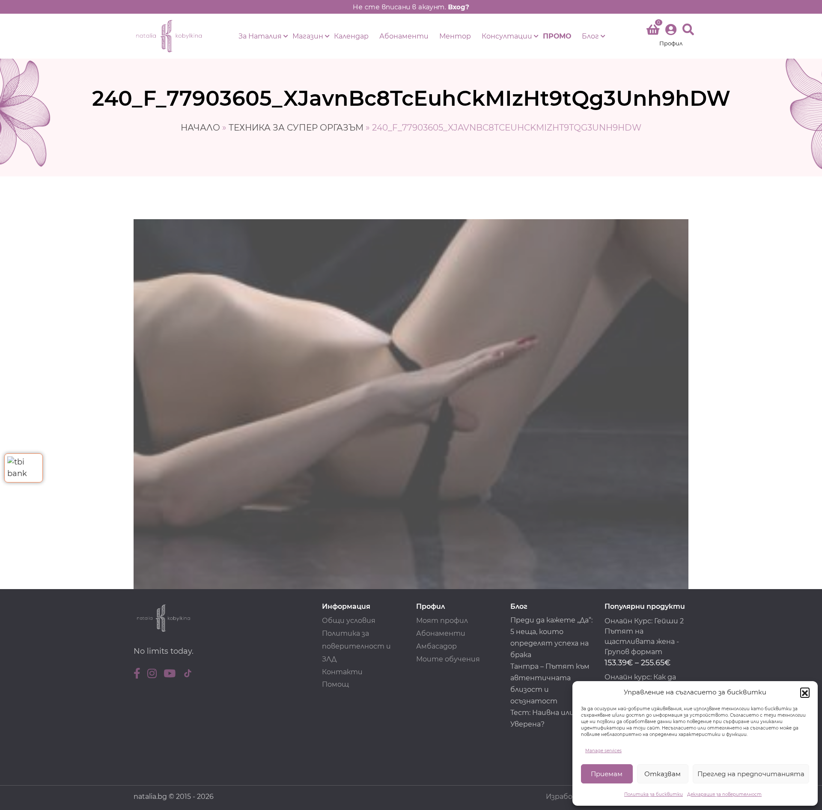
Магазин (307, 36)
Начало (200, 127)
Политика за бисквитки (653, 794)
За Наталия (260, 36)
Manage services (603, 750)
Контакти (342, 672)
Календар (351, 36)
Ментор (455, 36)
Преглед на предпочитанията (750, 774)
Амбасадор (436, 646)
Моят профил (442, 620)
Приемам (606, 774)
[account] (670, 36)
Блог (590, 36)
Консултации (507, 36)
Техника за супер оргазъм (296, 127)
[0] (652, 31)
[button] (805, 692)
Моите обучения (448, 659)
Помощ (335, 684)
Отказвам (662, 774)
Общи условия (348, 620)
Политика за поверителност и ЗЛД (356, 646)
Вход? (458, 7)
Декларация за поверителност (724, 794)
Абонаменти (404, 36)
